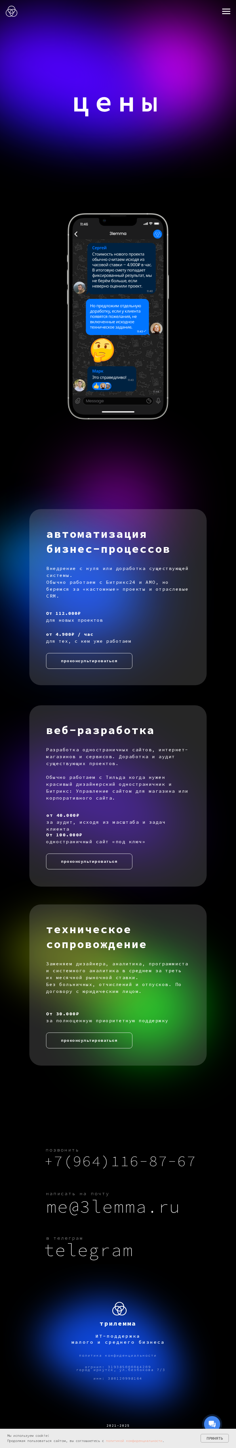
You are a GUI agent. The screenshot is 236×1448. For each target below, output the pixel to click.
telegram (89, 1250)
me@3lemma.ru (113, 1206)
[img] (119, 1309)
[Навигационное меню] (226, 11)
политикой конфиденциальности (134, 1441)
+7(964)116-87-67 (120, 1161)
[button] (89, 661)
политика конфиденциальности (118, 1355)
